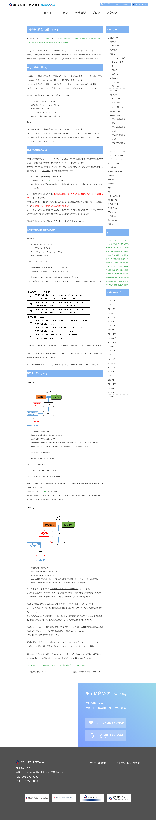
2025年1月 (111, 380)
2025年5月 (111, 363)
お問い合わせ (133, 762)
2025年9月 (111, 346)
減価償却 (122, 262)
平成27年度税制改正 (114, 255)
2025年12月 (112, 334)
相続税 (58, 42)
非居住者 (121, 285)
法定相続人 (32, 42)
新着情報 (111, 38)
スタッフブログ (113, 155)
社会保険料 (112, 204)
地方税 (112, 95)
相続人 (46, 42)
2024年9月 (111, 397)
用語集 (110, 175)
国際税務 (113, 111)
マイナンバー (117, 58)
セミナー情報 (115, 107)
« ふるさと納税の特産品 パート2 (37, 672)
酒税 (109, 224)
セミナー (125, 240)
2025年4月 (111, 367)
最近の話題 (112, 163)
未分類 (110, 179)
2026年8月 (111, 301)
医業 (113, 74)
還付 (115, 281)
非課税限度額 (65, 42)
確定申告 (115, 45)
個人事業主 (120, 248)
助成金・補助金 (117, 62)
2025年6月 (111, 359)
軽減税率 (110, 281)
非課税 (126, 285)
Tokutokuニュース (116, 151)
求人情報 (111, 200)
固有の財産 (75, 38)
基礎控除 (82, 38)
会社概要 (80, 12)
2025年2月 (111, 376)
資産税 (112, 78)
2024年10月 (112, 392)
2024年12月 (112, 384)
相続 (48, 38)
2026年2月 (111, 326)
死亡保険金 (90, 38)
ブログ (96, 12)
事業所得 (116, 244)
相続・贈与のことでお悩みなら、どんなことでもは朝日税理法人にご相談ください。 (57, 665)
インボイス (118, 240)
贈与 (113, 86)
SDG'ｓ (110, 212)
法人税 (112, 50)
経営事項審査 (110, 277)
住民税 (114, 98)
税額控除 (122, 274)
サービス (62, 12)
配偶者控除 (120, 281)
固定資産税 (116, 102)
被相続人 (117, 277)
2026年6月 (111, 309)
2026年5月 (111, 313)
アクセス (112, 12)
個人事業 (113, 248)
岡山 (111, 167)
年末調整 (111, 208)
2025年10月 (112, 342)
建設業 (114, 70)
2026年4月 (111, 317)
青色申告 (115, 285)
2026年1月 (111, 330)
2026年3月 (111, 321)
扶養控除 (118, 259)
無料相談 (111, 220)
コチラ (49, 180)
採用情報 (120, 762)
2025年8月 (111, 351)
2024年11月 (112, 388)
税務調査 (116, 274)
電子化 (112, 216)
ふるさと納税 (113, 196)
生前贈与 (125, 266)
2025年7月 (111, 355)
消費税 (112, 90)
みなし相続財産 (65, 38)
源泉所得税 (112, 183)
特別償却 (113, 266)
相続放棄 (52, 42)
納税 (109, 188)
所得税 (112, 42)
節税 (127, 274)
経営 (111, 54)
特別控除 (119, 266)
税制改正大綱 (115, 115)
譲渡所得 (123, 277)
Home (47, 12)
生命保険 (40, 42)
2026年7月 (111, 305)
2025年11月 (112, 338)
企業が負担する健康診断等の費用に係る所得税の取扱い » (87, 672)
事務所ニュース (113, 171)
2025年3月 (111, 371)
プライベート (115, 159)
